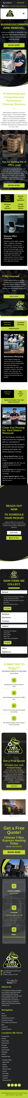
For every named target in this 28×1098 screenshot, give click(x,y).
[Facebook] (8, 1085)
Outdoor (5, 626)
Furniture (5, 614)
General (5, 592)
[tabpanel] (14, 238)
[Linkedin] (15, 1085)
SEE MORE (7, 642)
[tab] (7, 198)
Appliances (6, 652)
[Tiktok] (19, 1085)
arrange (17, 522)
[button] (23, 13)
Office (4, 648)
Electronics (6, 617)
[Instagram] (12, 1085)
